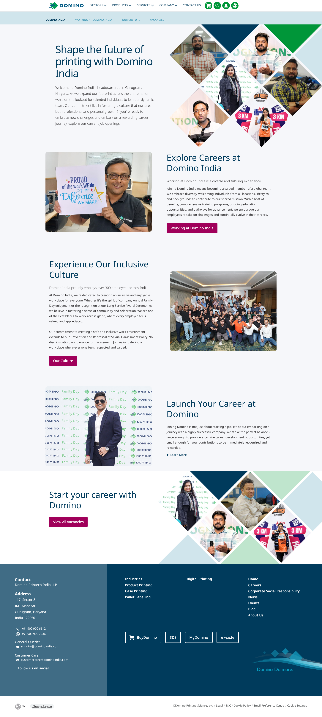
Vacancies (157, 19)
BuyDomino (147, 637)
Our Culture (131, 19)
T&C (228, 705)
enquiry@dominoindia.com (40, 646)
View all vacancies (68, 521)
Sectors (97, 5)
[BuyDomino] (208, 5)
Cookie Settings (297, 705)
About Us (255, 615)
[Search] (217, 5)
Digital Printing (199, 579)
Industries (133, 579)
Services (144, 5)
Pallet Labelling (138, 597)
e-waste (227, 637)
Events (253, 603)
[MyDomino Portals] (226, 5)
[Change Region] (235, 5)
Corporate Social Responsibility (274, 591)
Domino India (55, 19)
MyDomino (198, 637)
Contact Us (192, 5)
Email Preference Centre (269, 705)
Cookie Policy (242, 705)
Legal (219, 705)
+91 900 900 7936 (34, 634)
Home (253, 579)
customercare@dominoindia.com (44, 660)
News (253, 597)
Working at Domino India (93, 19)
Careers (254, 585)
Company (167, 5)
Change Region (42, 706)
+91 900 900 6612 (34, 628)
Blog (251, 609)
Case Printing (136, 591)
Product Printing (138, 585)
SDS (173, 637)
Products (120, 5)
